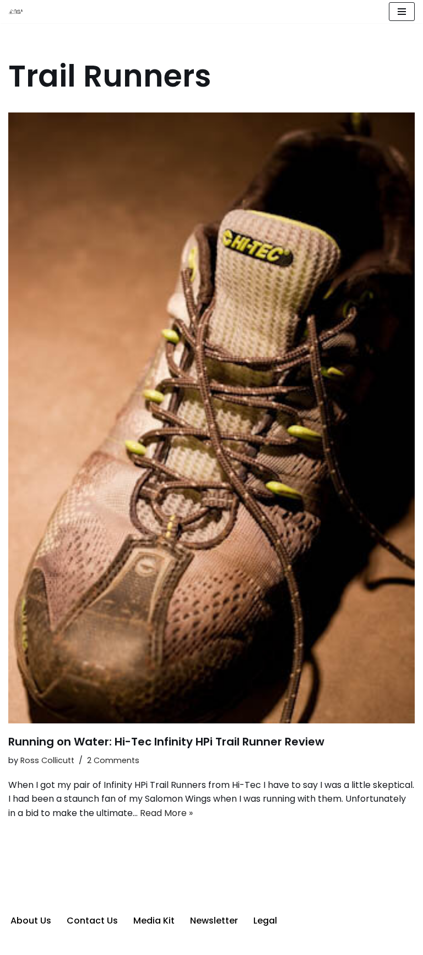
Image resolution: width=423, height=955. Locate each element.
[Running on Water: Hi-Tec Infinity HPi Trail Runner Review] (211, 417)
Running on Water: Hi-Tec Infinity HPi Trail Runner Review (166, 741)
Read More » (166, 813)
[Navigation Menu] (402, 11)
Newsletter (214, 920)
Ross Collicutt (47, 760)
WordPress (253, 943)
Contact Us (92, 920)
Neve (158, 943)
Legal (265, 920)
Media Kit (154, 920)
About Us (30, 920)
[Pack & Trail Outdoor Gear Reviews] (17, 12)
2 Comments (113, 760)
